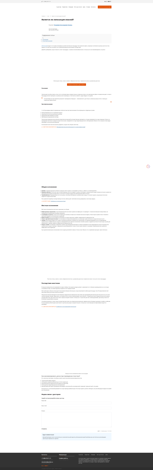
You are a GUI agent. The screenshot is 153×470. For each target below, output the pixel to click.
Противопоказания (47, 41)
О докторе (58, 7)
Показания (45, 39)
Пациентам (64, 7)
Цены (84, 7)
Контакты (93, 7)
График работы (63, 458)
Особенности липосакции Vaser (58, 201)
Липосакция (44, 46)
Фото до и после (78, 7)
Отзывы (88, 7)
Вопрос (43, 411)
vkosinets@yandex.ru (47, 462)
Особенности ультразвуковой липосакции (66, 306)
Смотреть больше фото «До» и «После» (76, 84)
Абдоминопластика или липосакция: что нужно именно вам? (71, 127)
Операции (70, 7)
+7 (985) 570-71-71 (47, 1)
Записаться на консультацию (105, 7)
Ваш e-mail (44, 405)
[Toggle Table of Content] (43, 38)
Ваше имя (44, 400)
